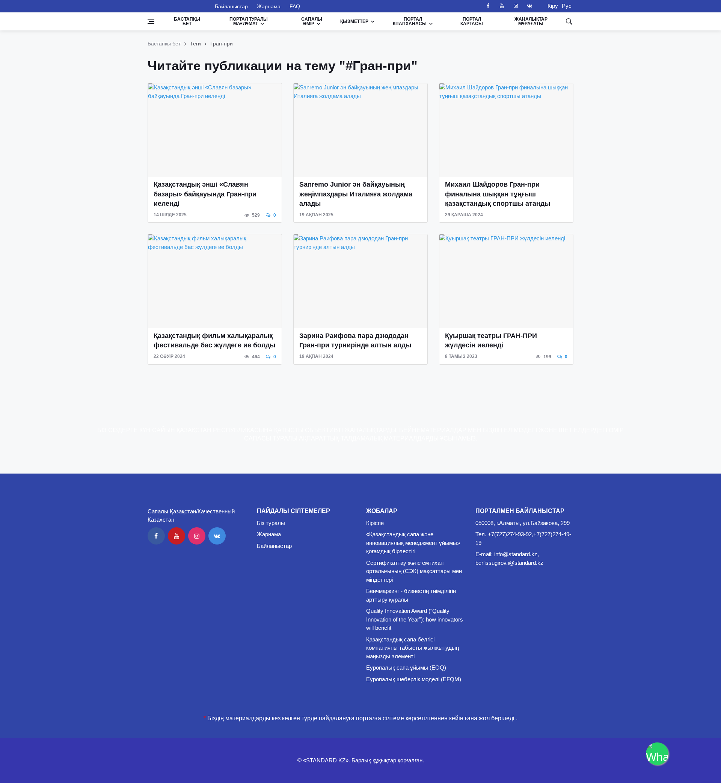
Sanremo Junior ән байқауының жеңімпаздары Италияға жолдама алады (355, 194)
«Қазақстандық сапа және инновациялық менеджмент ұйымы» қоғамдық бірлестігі (413, 542)
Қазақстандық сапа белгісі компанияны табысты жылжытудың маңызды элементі (412, 647)
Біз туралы (271, 523)
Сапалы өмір (311, 21)
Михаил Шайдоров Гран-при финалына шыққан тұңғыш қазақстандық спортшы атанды (497, 194)
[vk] (529, 6)
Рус (567, 6)
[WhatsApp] (657, 753)
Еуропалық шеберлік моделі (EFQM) (413, 679)
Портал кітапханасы (410, 21)
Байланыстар (231, 6)
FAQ (295, 6)
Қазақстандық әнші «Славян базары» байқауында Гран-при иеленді (205, 194)
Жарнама (269, 6)
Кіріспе (375, 523)
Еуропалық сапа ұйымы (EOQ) (406, 667)
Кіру (550, 6)
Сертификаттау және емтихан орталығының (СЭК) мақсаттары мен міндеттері (414, 571)
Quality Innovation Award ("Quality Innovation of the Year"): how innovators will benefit (414, 619)
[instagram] (516, 6)
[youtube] (502, 6)
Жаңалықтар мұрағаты (531, 21)
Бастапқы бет (187, 21)
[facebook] (488, 6)
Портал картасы (471, 21)
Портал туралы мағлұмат (248, 21)
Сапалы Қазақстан (177, 6)
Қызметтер (354, 21)
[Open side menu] (151, 21)
